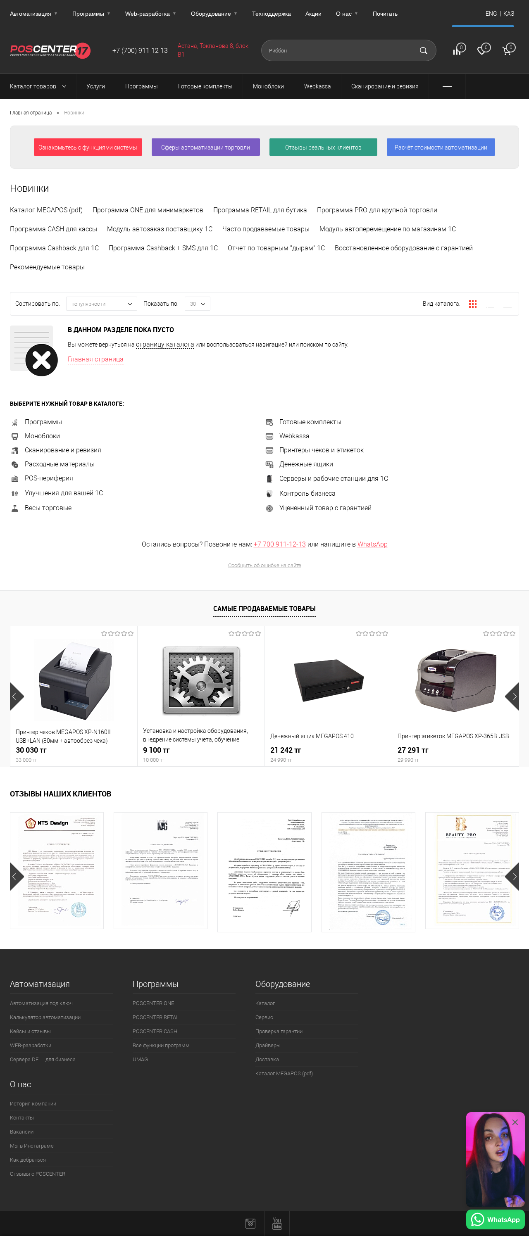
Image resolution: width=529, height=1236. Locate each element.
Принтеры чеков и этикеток (321, 450)
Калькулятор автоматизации (45, 1017)
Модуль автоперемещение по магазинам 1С (387, 229)
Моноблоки (42, 436)
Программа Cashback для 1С (54, 248)
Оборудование (214, 13)
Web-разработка (150, 13)
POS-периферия (49, 478)
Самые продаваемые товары (264, 608)
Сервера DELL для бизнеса (43, 1059)
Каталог (265, 1003)
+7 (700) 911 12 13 (140, 51)
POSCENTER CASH (155, 1031)
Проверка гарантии (279, 1031)
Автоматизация (34, 13)
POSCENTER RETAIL (156, 1017)
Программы (91, 13)
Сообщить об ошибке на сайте (264, 565)
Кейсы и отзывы (30, 1031)
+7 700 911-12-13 (280, 544)
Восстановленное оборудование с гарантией (404, 248)
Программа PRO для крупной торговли (377, 210)
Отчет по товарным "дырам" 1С (276, 248)
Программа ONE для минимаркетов (148, 210)
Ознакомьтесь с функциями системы (87, 147)
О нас (347, 13)
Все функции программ (161, 1045)
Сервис (264, 1017)
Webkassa (294, 436)
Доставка (267, 1059)
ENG (491, 13)
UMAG (140, 1059)
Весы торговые (48, 508)
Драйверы (268, 1045)
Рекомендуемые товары (47, 267)
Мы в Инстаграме (32, 1146)
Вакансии (21, 1132)
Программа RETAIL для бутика (260, 210)
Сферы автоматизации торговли (205, 147)
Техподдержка (271, 13)
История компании (33, 1104)
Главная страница (31, 113)
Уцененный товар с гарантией (325, 508)
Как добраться (28, 1160)
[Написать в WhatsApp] (495, 1221)
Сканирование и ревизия (63, 450)
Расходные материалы (60, 464)
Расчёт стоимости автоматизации (441, 147)
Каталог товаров (33, 86)
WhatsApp (372, 544)
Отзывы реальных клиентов (323, 147)
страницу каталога (165, 344)
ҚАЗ (508, 13)
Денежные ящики (306, 464)
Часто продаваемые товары (266, 229)
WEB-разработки (30, 1045)
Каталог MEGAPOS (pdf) (46, 210)
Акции (313, 13)
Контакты (22, 1118)
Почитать (385, 13)
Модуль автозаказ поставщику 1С (159, 229)
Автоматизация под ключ (41, 1003)
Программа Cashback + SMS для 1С (163, 248)
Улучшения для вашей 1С (64, 493)
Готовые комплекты (310, 422)
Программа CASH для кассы (53, 229)
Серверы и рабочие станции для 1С (333, 479)
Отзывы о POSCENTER (37, 1174)
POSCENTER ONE (153, 1003)
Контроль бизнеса (307, 493)
